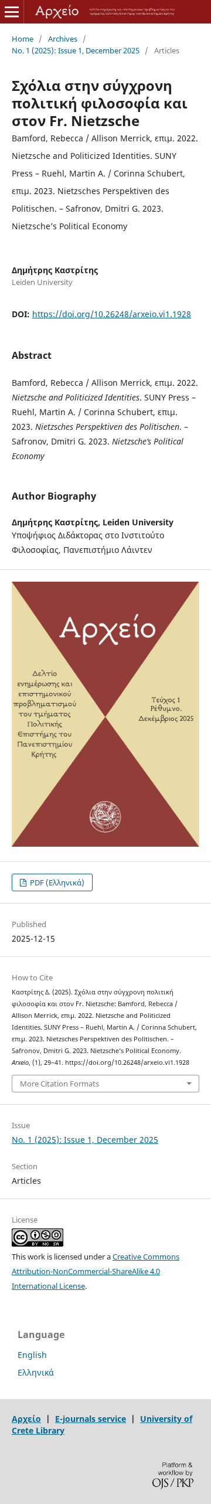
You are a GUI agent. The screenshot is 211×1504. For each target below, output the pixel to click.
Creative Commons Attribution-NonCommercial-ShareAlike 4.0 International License (95, 1271)
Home (22, 38)
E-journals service (90, 1418)
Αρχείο (26, 1418)
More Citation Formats (59, 1083)
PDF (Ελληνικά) (56, 882)
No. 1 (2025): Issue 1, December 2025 (75, 50)
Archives (62, 38)
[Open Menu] (11, 11)
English (32, 1354)
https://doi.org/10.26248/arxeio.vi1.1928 (111, 314)
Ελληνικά (36, 1372)
